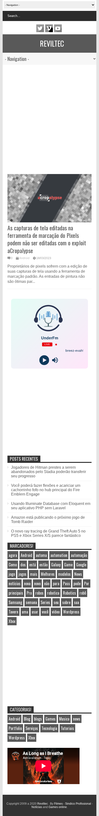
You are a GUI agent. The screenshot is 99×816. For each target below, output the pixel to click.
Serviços (31, 728)
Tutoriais (67, 728)
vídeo (56, 612)
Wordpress (71, 612)
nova (27, 583)
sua (76, 602)
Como (13, 565)
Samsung (15, 602)
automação (79, 555)
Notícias (36, 807)
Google (81, 565)
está (32, 565)
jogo (12, 574)
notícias (14, 583)
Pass (66, 583)
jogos (22, 574)
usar (35, 612)
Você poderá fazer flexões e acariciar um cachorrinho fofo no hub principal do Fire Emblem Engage (45, 489)
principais (16, 593)
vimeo (49, 28)
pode (77, 583)
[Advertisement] (47, 117)
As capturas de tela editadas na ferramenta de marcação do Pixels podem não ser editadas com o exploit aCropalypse (46, 239)
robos (39, 593)
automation (58, 555)
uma (25, 612)
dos (23, 565)
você (45, 612)
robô (83, 593)
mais (33, 574)
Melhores (48, 574)
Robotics (69, 593)
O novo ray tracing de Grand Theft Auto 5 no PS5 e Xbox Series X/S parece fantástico (48, 533)
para (56, 583)
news (76, 719)
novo (37, 583)
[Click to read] (49, 198)
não (46, 583)
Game (68, 565)
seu (56, 602)
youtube (58, 28)
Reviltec (52, 43)
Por (86, 583)
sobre (66, 602)
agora (13, 555)
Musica (64, 719)
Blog (27, 719)
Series (45, 602)
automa (41, 555)
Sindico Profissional (78, 803)
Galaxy (56, 565)
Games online (58, 807)
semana (31, 602)
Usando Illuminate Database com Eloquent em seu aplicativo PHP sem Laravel (50, 506)
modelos (64, 574)
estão (43, 565)
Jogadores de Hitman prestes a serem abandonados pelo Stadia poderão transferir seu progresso (48, 471)
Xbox (12, 621)
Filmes (58, 803)
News (78, 574)
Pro (29, 593)
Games (50, 719)
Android (24, 258)
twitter (40, 28)
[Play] (44, 360)
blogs (38, 719)
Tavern (13, 612)
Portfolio (15, 728)
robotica (53, 593)
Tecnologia (49, 728)
